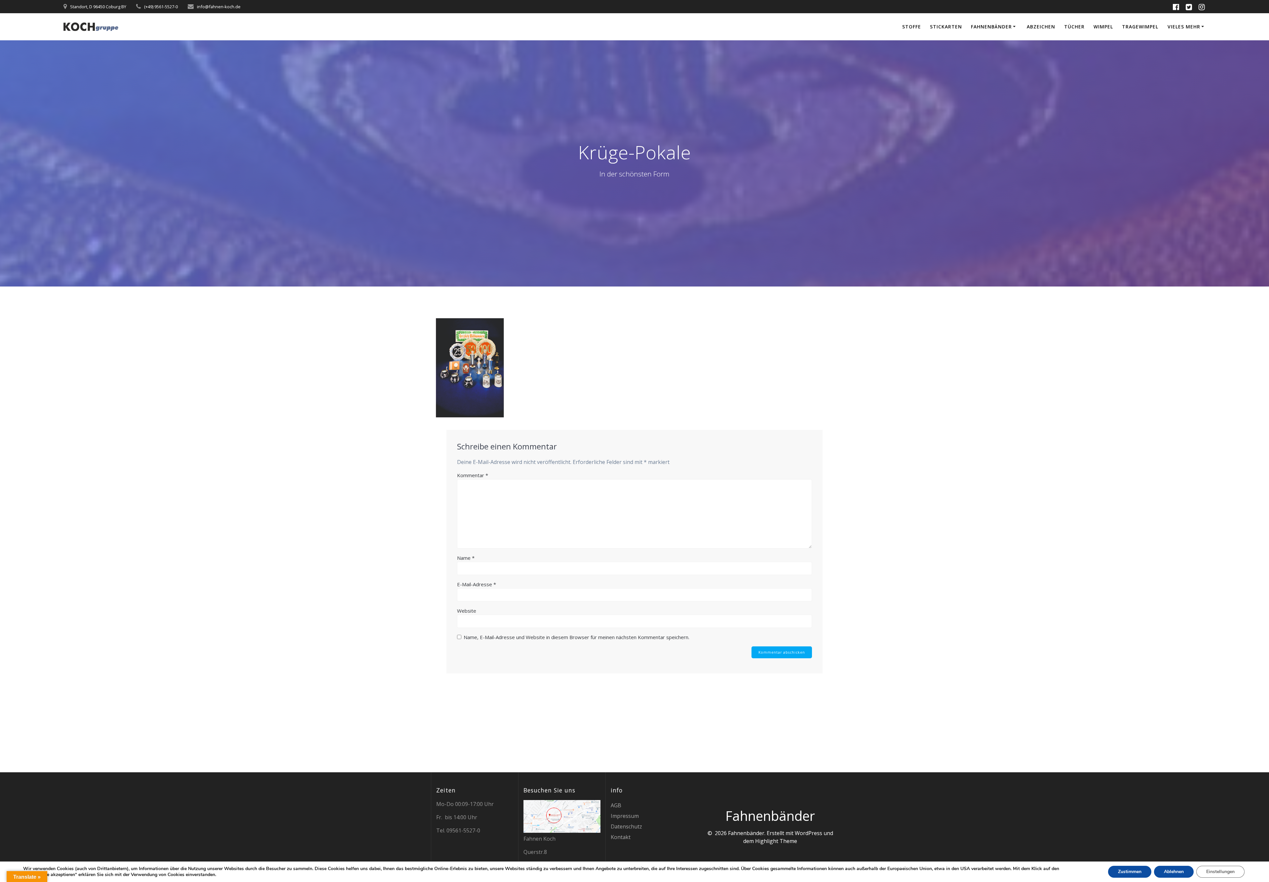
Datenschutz (626, 826)
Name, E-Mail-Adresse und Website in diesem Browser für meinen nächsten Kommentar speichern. (576, 637)
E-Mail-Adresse (476, 584)
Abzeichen (1041, 26)
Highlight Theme (776, 841)
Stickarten (946, 26)
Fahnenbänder (991, 26)
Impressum (625, 816)
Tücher (1074, 26)
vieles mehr (1184, 26)
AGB (616, 805)
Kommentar (472, 475)
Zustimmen (1129, 871)
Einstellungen (1220, 871)
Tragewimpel (1140, 26)
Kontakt (621, 837)
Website (466, 610)
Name (466, 558)
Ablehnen (1174, 871)
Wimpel (1103, 26)
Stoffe (911, 26)
